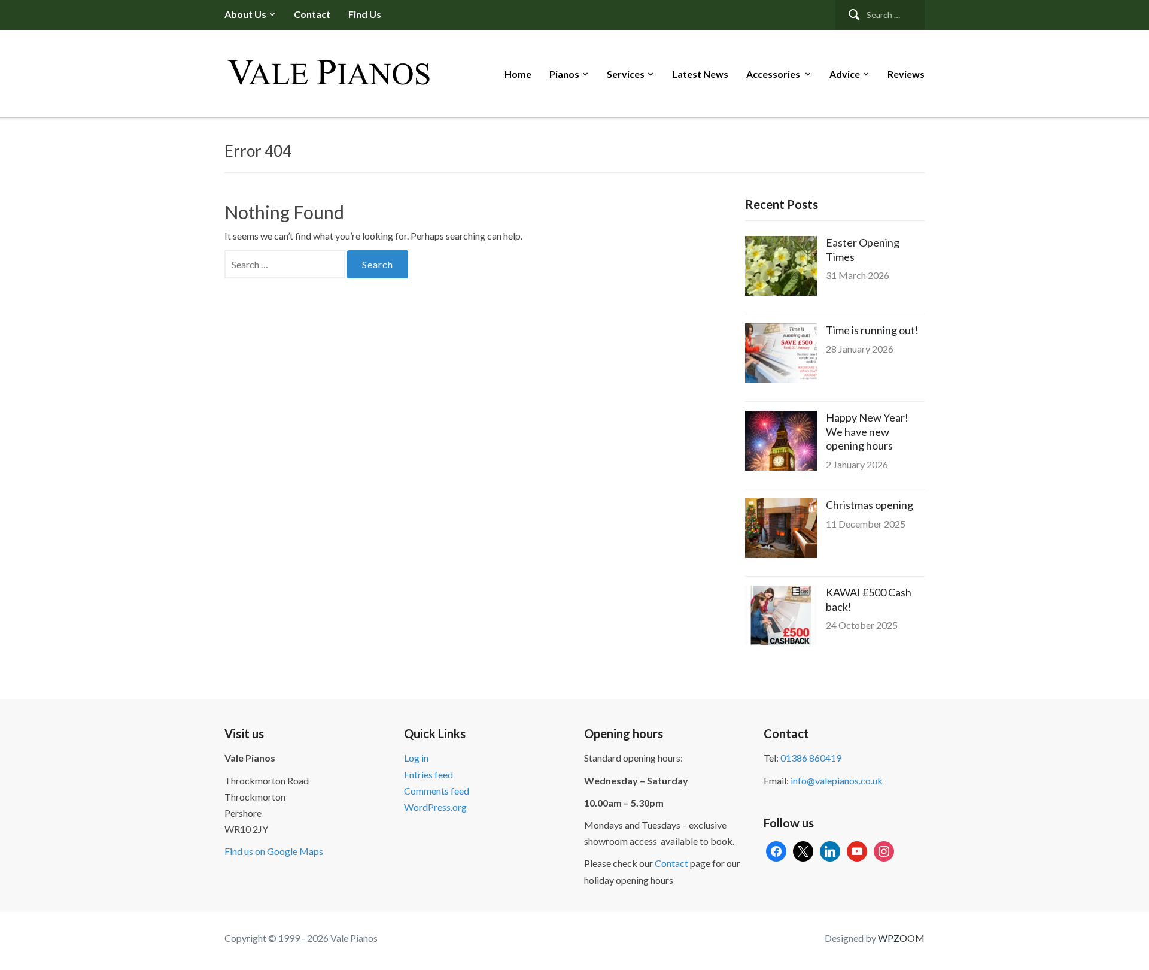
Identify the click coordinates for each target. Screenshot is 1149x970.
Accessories (774, 74)
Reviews (906, 74)
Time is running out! (872, 330)
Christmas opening (869, 504)
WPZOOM (901, 938)
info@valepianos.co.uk (837, 780)
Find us (364, 14)
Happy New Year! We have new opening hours (867, 431)
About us (245, 14)
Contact (312, 14)
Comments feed (436, 790)
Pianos (564, 74)
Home (517, 74)
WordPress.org (435, 807)
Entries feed (428, 774)
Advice (844, 74)
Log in (416, 757)
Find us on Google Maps (273, 851)
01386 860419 (810, 757)
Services (626, 74)
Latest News (700, 74)
